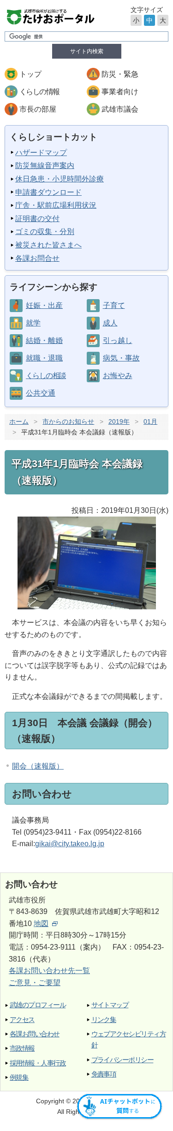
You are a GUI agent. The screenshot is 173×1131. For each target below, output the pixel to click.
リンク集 (103, 1019)
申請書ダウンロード (48, 192)
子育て (114, 305)
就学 (33, 323)
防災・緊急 (119, 74)
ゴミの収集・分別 (44, 231)
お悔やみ (117, 375)
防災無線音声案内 (44, 165)
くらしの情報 (39, 92)
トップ (30, 74)
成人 (110, 323)
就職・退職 (44, 358)
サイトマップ (110, 1005)
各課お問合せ (37, 258)
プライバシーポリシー (122, 1060)
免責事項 (103, 1074)
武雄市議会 (119, 109)
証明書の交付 (37, 219)
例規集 (19, 1077)
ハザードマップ (41, 152)
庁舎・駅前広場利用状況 (55, 205)
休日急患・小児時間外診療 (59, 179)
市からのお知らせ (68, 421)
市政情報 (22, 1048)
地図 (41, 923)
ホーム (19, 421)
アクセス (22, 1019)
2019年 (119, 421)
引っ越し (117, 340)
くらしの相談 (46, 375)
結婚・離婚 (44, 340)
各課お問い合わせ (35, 1034)
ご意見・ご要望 (34, 983)
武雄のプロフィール (38, 1005)
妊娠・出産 (44, 305)
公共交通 (40, 393)
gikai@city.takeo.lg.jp (69, 844)
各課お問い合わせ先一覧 (49, 971)
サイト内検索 (86, 51)
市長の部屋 (37, 109)
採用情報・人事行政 (38, 1063)
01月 (150, 421)
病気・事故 (121, 358)
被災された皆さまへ (48, 245)
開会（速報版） (38, 766)
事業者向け (119, 92)
